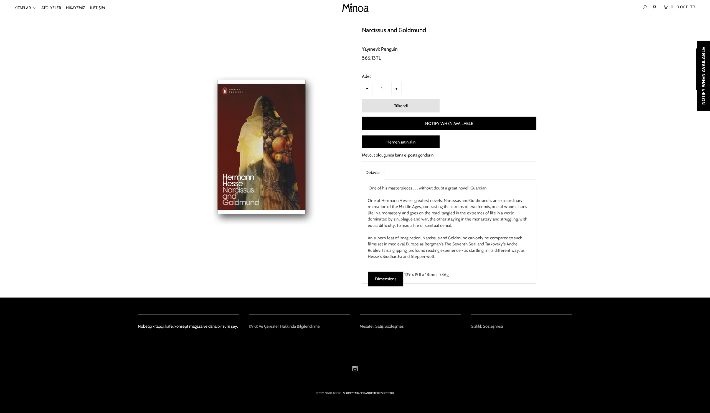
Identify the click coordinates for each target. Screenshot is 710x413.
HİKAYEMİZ (75, 7)
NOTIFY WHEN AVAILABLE (449, 123)
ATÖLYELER (51, 7)
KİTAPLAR (23, 7)
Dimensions (385, 278)
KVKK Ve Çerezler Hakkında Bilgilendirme (284, 326)
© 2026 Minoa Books (328, 392)
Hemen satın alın (400, 142)
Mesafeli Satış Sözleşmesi (382, 326)
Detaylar (373, 172)
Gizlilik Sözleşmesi (487, 326)
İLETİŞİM (97, 7)
